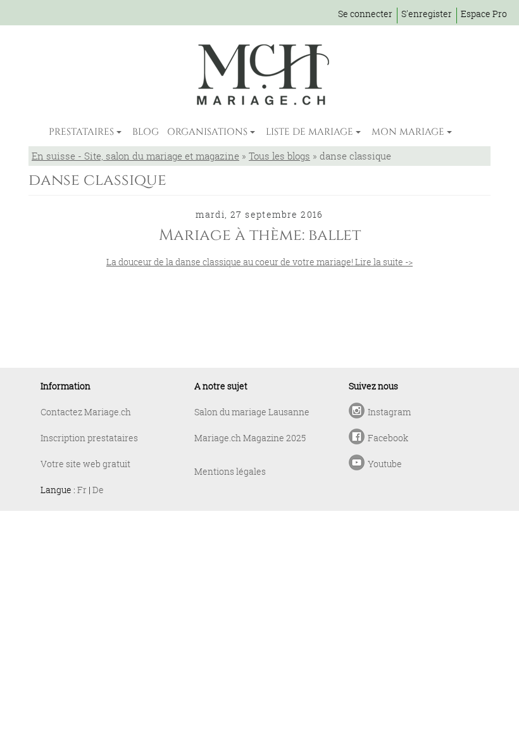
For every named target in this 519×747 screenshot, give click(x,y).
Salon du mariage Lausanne (252, 412)
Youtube (385, 464)
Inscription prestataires (89, 438)
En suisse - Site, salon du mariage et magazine (135, 155)
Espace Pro (484, 14)
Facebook (388, 438)
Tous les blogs (279, 155)
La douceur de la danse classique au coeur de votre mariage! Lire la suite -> (259, 262)
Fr (82, 490)
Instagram (389, 412)
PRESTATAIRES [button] (81, 132)
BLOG (145, 132)
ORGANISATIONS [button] (207, 132)
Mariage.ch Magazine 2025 (250, 438)
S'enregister (426, 14)
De (98, 490)
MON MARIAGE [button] (408, 132)
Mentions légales (230, 471)
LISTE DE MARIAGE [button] (309, 132)
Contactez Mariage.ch (86, 412)
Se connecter (365, 14)
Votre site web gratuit (85, 464)
